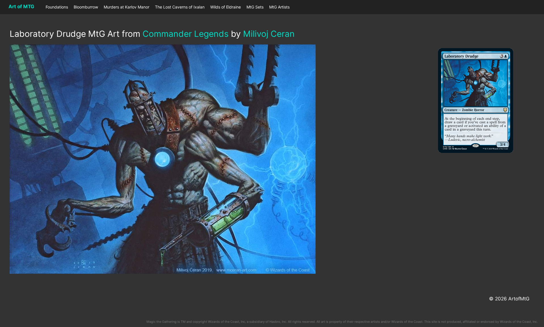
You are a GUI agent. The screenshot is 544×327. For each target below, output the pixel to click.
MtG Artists (279, 7)
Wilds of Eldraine (225, 7)
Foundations (57, 7)
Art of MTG (21, 6)
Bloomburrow (86, 7)
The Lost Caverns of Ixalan (180, 7)
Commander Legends (186, 34)
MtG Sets (255, 7)
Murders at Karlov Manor (126, 7)
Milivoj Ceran (269, 34)
